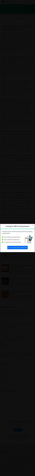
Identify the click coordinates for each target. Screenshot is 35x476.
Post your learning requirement (17, 247)
